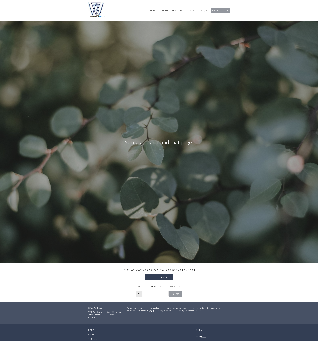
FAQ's (203, 10)
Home (153, 10)
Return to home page (159, 276)
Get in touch (220, 10)
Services (177, 10)
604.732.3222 (200, 337)
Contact (191, 10)
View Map (92, 317)
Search (175, 293)
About (164, 10)
